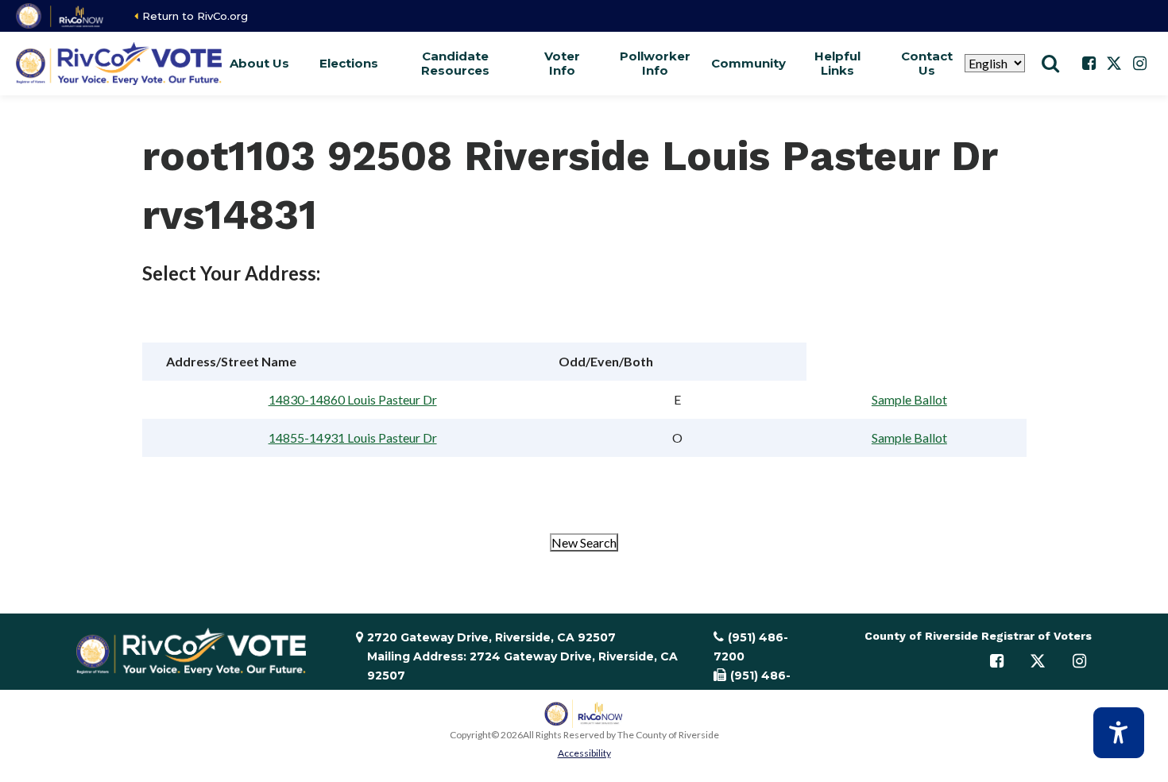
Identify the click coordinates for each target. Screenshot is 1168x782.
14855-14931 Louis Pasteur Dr (353, 437)
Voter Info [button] (562, 63)
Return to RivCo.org (195, 16)
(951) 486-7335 (752, 685)
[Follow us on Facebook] (1088, 63)
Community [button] (748, 63)
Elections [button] (348, 63)
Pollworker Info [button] (655, 63)
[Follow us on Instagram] (1139, 63)
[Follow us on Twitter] (1114, 63)
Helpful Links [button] (837, 63)
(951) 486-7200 (751, 647)
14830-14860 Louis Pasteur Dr (353, 399)
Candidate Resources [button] (455, 63)
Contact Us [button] (927, 63)
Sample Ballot (909, 399)
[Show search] (1050, 64)
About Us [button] (259, 63)
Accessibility (584, 753)
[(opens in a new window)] (61, 16)
